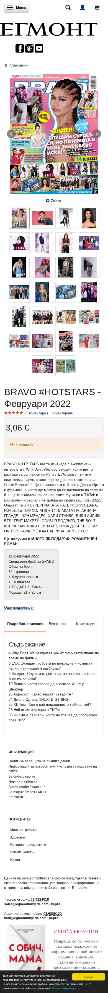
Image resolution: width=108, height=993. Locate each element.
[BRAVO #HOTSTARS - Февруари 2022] (54, 134)
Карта (55, 904)
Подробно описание (25, 624)
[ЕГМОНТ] (48, 28)
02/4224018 (40, 899)
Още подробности (19, 607)
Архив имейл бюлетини (27, 786)
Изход (15, 859)
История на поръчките (28, 844)
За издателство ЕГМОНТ (28, 792)
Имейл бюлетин (22, 852)
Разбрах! (89, 977)
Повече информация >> (66, 988)
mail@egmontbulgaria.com (25, 918)
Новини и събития (23, 781)
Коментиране (62, 413)
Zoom (56, 201)
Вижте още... (60, 624)
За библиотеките (22, 776)
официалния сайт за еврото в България (55, 887)
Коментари (85, 624)
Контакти (16, 797)
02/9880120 (52, 913)
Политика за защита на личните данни (39, 761)
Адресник (17, 837)
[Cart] (97, 7)
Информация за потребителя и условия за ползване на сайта (53, 769)
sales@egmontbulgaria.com (26, 904)
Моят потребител (24, 830)
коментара (36, 413)
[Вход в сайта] (82, 7)
